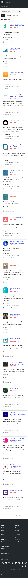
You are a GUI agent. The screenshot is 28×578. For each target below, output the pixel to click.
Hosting (3, 527)
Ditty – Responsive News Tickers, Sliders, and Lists (17, 24)
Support (3, 537)
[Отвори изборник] (26, 2)
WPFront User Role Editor (17, 120)
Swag (17, 541)
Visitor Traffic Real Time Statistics (15, 48)
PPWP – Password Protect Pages (15, 314)
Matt (3, 548)
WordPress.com (6, 546)
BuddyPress (5, 553)
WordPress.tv (5, 541)
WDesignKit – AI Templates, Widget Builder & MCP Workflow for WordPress (17, 413)
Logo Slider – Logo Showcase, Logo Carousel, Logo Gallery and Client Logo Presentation (17, 289)
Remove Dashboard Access (15, 465)
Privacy (3, 530)
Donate (17, 539)
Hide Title (12, 195)
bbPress (4, 551)
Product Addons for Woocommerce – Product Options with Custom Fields (17, 339)
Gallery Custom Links (16, 264)
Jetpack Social (14, 388)
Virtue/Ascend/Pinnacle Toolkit (16, 171)
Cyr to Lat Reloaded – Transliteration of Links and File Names (16, 363)
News (2, 525)
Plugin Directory (5, 6)
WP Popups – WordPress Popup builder (17, 145)
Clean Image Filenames (16, 217)
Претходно (8, 515)
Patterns (17, 530)
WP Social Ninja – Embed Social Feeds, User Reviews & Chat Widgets (17, 439)
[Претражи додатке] (19, 11)
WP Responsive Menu (16, 490)
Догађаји (17, 537)
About (2, 523)
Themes (17, 525)
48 (16, 515)
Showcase (17, 523)
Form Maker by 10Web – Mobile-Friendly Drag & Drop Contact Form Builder (17, 95)
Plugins (16, 527)
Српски (6, 559)
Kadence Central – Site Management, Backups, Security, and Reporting (16, 242)
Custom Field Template (16, 72)
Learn (2, 534)
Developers (4, 539)
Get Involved (18, 534)
